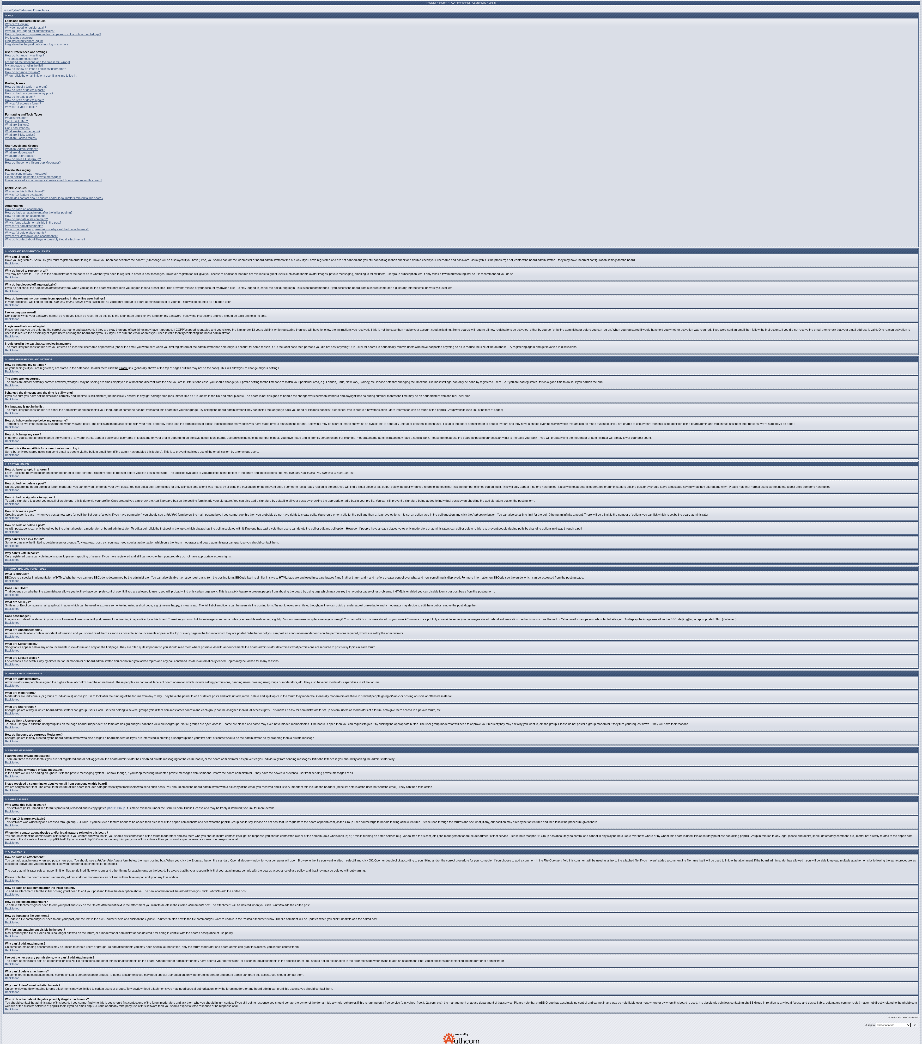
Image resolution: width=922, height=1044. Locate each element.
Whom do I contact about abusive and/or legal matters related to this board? (54, 198)
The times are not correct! (21, 59)
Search (443, 2)
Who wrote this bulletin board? (25, 191)
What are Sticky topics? (20, 134)
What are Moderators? (19, 152)
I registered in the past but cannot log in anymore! (37, 44)
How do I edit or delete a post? (25, 90)
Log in (492, 2)
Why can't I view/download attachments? (31, 236)
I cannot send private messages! (26, 173)
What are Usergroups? (20, 156)
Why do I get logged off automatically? (30, 31)
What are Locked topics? (21, 138)
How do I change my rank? (22, 72)
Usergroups (479, 2)
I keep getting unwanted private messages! (33, 177)
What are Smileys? (17, 124)
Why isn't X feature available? (24, 194)
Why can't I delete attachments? (25, 232)
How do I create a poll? (20, 96)
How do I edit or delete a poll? (24, 100)
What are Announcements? (22, 131)
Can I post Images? (17, 128)
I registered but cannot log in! (24, 41)
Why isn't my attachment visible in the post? (33, 222)
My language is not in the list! (24, 65)
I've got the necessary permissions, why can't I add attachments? (47, 229)
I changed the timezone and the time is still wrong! (37, 62)
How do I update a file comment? (26, 219)
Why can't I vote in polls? (21, 107)
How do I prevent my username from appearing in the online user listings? (53, 34)
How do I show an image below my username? (35, 69)
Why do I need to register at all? (25, 27)
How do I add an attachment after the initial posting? (39, 212)
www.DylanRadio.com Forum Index (26, 10)
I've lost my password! (19, 37)
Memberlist (463, 2)
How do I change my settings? (24, 55)
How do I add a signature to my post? (29, 93)
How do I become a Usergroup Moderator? (33, 162)
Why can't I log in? (17, 24)
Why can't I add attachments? (24, 226)
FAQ (452, 2)
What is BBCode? (16, 118)
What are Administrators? (21, 149)
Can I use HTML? (16, 121)
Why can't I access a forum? (23, 103)
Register (431, 2)
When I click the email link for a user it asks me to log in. (41, 75)
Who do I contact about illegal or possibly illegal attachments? (45, 239)
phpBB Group (116, 808)
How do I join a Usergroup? (23, 159)
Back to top (12, 263)
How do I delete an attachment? (25, 216)
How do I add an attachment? (24, 209)
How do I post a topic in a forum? (26, 86)
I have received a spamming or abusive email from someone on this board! (53, 180)
